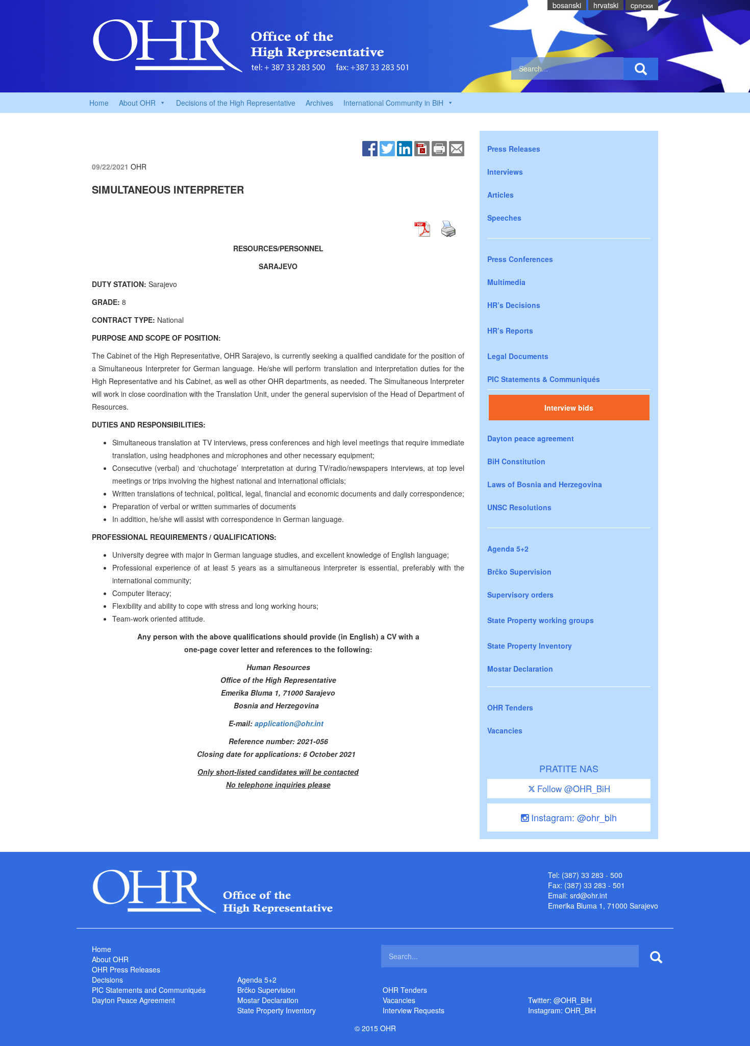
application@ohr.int (289, 723)
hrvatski (605, 5)
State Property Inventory (529, 645)
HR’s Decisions (513, 305)
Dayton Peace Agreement (133, 1000)
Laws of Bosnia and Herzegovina (544, 484)
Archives (319, 103)
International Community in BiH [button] (393, 103)
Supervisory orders (520, 594)
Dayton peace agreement (530, 438)
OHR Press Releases (126, 969)
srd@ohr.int (588, 895)
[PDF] (422, 147)
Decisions (107, 979)
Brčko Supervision (519, 571)
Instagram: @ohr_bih (573, 817)
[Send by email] (456, 147)
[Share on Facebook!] (370, 147)
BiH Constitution (516, 461)
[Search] (640, 69)
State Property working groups (540, 620)
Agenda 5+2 (508, 548)
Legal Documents (517, 356)
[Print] (439, 147)
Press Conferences (520, 259)
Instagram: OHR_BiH (562, 1010)
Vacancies (504, 730)
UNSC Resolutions (519, 507)
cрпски (642, 5)
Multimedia (506, 282)
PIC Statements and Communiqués (149, 990)
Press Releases (513, 149)
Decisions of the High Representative (235, 103)
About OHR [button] (137, 103)
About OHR (110, 959)
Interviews (505, 172)
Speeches (504, 217)
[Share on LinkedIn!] (404, 147)
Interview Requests (413, 1010)
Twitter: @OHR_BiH (560, 1000)
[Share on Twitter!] (387, 147)
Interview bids (568, 407)
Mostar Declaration (520, 668)
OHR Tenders (510, 707)
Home (99, 103)
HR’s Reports (510, 330)
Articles (500, 194)
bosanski (567, 5)
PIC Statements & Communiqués (543, 379)
